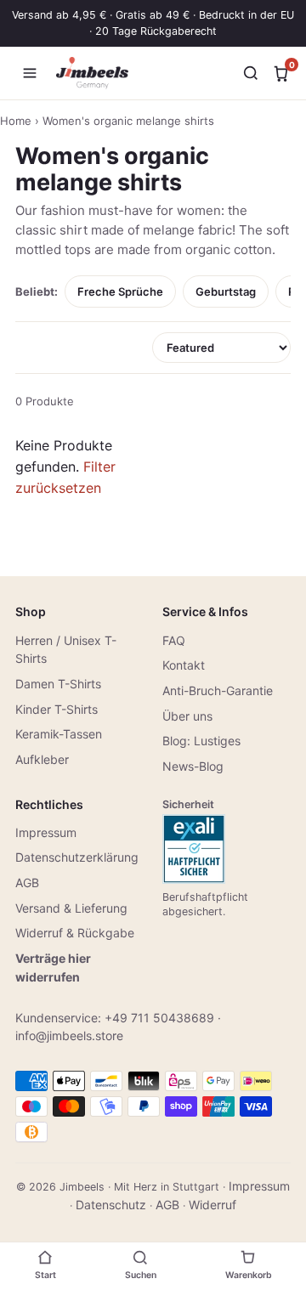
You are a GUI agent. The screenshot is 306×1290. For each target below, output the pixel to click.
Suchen (140, 1275)
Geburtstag (226, 291)
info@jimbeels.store (69, 1035)
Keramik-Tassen (58, 734)
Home (15, 120)
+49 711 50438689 (159, 1017)
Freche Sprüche (120, 291)
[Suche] (250, 73)
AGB (27, 882)
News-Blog (193, 766)
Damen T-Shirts (58, 683)
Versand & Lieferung (71, 908)
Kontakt (183, 665)
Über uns (187, 716)
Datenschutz (111, 1204)
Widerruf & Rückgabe (74, 932)
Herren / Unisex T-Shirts (65, 649)
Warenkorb (248, 1275)
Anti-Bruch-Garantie (217, 690)
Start (45, 1275)
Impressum (45, 832)
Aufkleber (42, 759)
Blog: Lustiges (201, 740)
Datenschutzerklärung (77, 857)
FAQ (173, 640)
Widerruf (212, 1204)
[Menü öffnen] (29, 73)
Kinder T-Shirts (56, 709)
